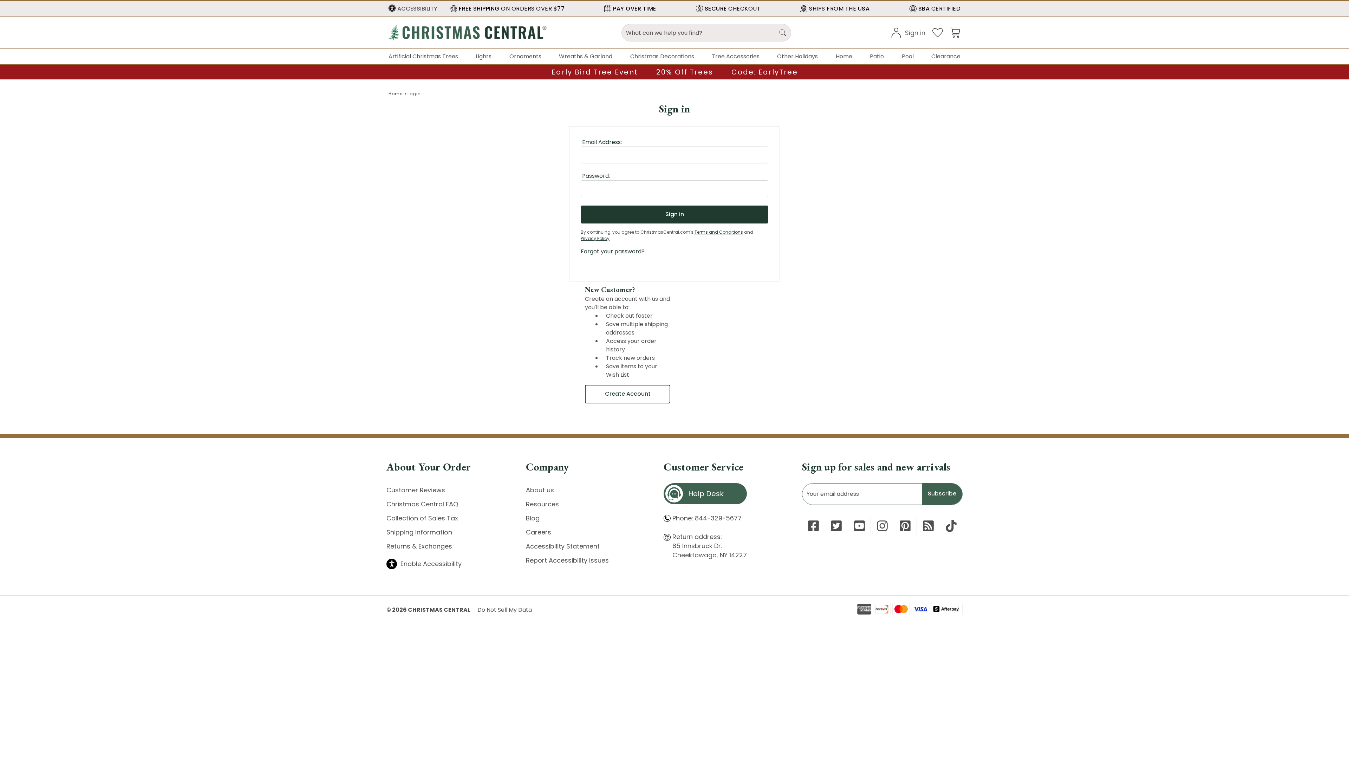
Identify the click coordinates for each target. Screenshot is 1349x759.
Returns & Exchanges (419, 546)
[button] (413, 9)
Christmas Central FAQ (422, 504)
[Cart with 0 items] (955, 32)
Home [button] (844, 56)
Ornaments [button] (525, 56)
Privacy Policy (595, 238)
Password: (596, 176)
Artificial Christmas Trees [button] (423, 56)
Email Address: (602, 142)
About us (540, 490)
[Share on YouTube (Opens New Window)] (859, 526)
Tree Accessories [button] (736, 56)
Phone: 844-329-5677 (707, 518)
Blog (533, 518)
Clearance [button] (945, 56)
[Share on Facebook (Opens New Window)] (813, 526)
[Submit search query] (783, 32)
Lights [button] (483, 56)
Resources (542, 504)
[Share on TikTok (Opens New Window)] (951, 526)
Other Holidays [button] (797, 56)
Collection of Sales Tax (422, 518)
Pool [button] (908, 56)
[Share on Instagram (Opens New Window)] (882, 526)
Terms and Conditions (719, 232)
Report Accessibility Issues (567, 560)
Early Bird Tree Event (595, 72)
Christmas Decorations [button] (662, 56)
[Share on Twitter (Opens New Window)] (836, 526)
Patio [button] (877, 56)
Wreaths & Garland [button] (585, 56)
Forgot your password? (613, 251)
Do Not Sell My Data (504, 610)
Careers (538, 532)
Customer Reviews (415, 490)
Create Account (628, 394)
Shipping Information (419, 532)
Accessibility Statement (563, 546)
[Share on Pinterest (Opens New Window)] (905, 526)
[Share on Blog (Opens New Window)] (928, 526)
